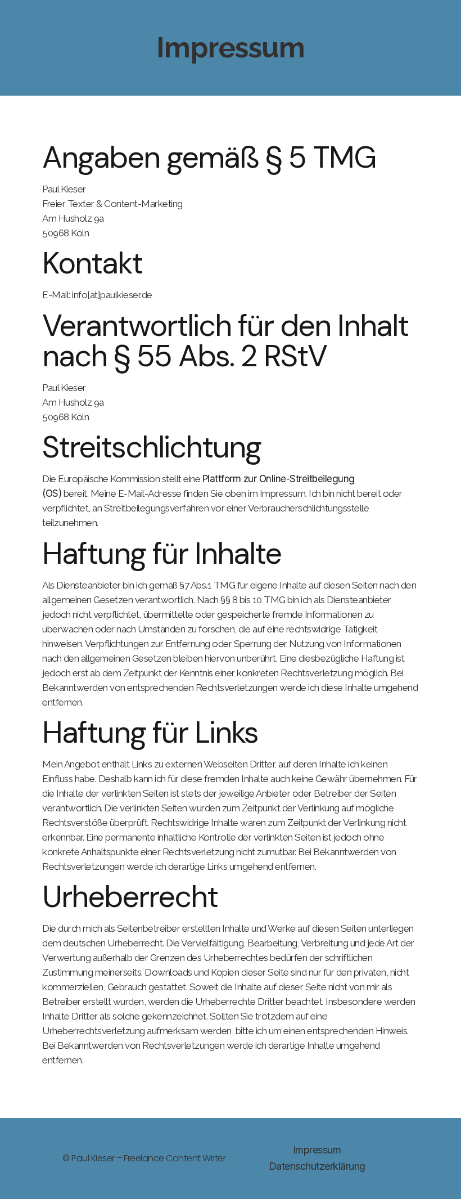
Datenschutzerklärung (317, 1166)
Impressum (317, 1150)
